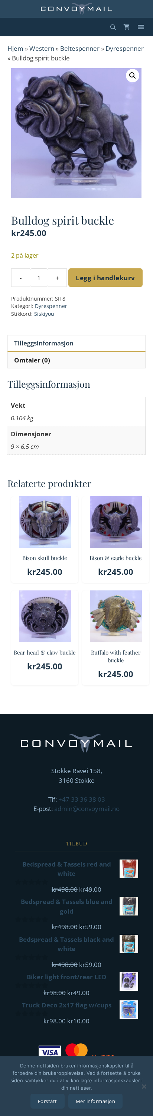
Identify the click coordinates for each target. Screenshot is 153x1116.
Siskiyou (44, 313)
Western (41, 48)
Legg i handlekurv (105, 278)
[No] (143, 1086)
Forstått (47, 1101)
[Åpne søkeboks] (113, 27)
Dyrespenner (124, 48)
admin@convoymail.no (87, 808)
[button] (132, 75)
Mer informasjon (95, 1101)
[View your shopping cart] (126, 27)
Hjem (15, 48)
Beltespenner (80, 48)
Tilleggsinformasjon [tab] (44, 343)
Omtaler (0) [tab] (32, 360)
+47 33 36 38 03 (81, 799)
